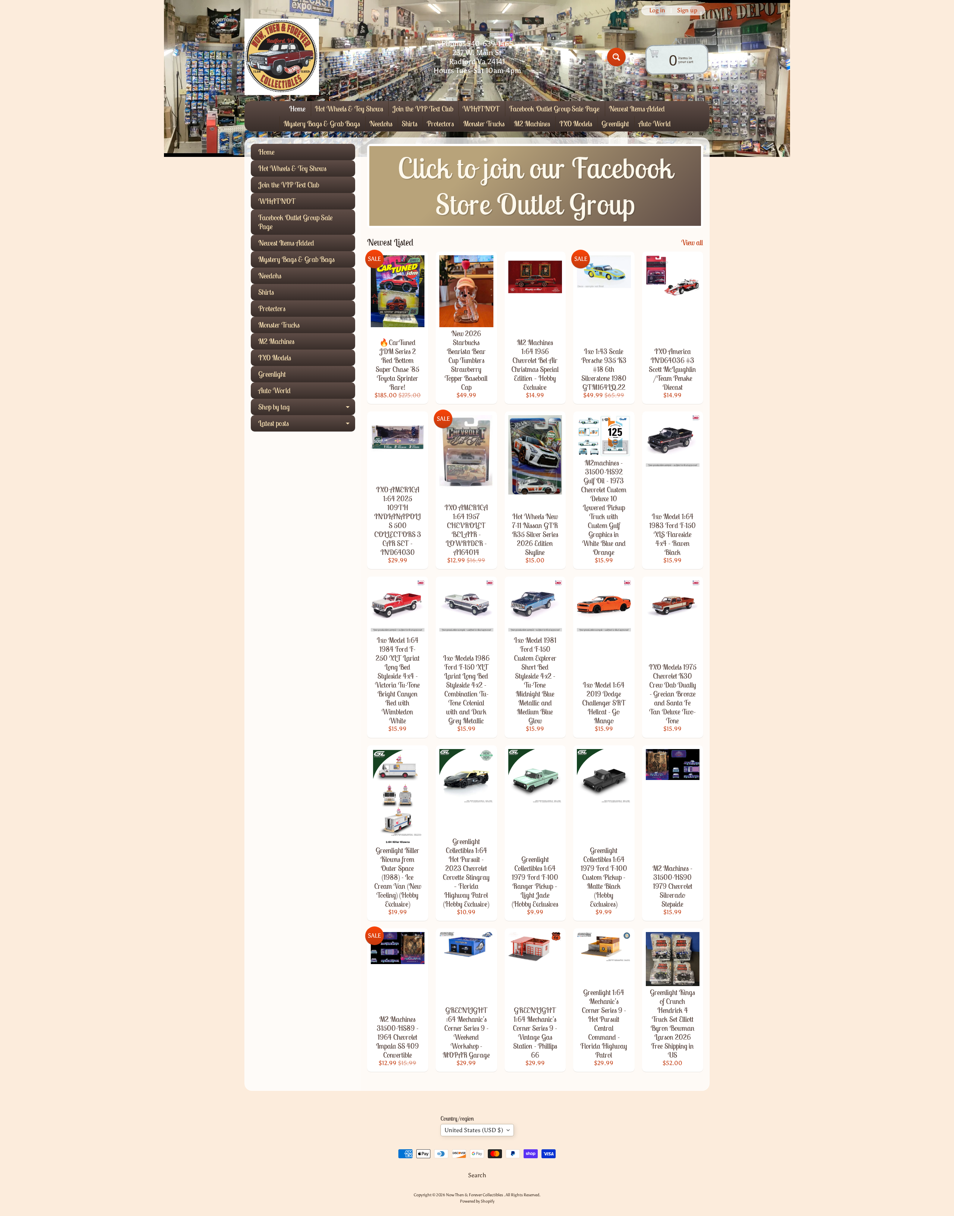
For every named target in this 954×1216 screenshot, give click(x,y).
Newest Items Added (637, 108)
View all (692, 242)
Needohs (380, 123)
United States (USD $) (474, 1130)
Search (477, 1175)
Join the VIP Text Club (422, 108)
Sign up (687, 10)
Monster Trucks (484, 123)
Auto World (654, 123)
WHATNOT (481, 108)
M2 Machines (532, 123)
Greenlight (615, 123)
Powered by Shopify (477, 1201)
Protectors (440, 123)
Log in (657, 10)
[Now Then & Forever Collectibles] (281, 57)
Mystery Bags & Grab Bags (322, 123)
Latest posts (306, 425)
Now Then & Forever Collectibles (475, 1194)
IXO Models (575, 123)
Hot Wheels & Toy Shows (349, 108)
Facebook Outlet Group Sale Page (554, 108)
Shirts (409, 123)
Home (297, 108)
